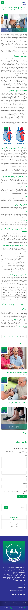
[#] (23, 594)
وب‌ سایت (25, 483)
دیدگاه (25, 455)
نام (26, 470)
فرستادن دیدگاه (22, 497)
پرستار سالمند (24, 319)
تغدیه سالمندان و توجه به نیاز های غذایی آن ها (11, 305)
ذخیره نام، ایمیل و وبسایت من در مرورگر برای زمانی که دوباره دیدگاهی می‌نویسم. (15, 492)
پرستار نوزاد (15, 319)
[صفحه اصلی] (26, 9)
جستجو (6, 507)
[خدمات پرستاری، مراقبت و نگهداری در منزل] (24, 2)
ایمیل (25, 476)
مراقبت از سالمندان (22, 374)
